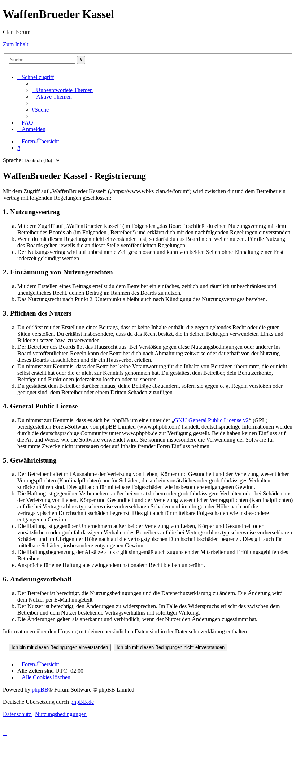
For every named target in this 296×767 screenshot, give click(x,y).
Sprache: (13, 160)
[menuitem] (62, 90)
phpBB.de (82, 702)
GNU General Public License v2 (211, 420)
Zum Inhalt (15, 44)
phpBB (40, 689)
